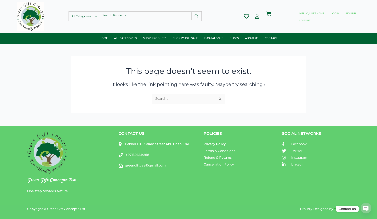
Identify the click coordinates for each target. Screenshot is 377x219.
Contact (271, 38)
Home (104, 38)
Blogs (234, 38)
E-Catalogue (213, 38)
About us (251, 38)
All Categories (125, 38)
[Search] (196, 16)
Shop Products (155, 38)
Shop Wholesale (185, 38)
